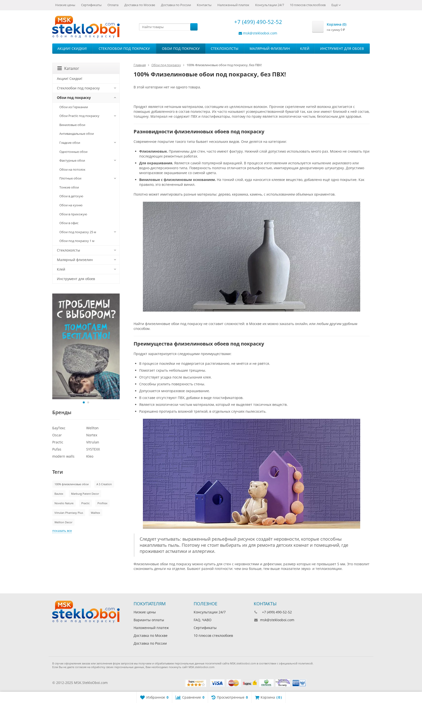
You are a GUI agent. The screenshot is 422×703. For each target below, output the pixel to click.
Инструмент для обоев (342, 48)
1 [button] (83, 402)
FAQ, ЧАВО (202, 620)
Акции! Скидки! (72, 48)
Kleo (89, 456)
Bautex (58, 493)
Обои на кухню (71, 205)
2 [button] (88, 402)
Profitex (102, 503)
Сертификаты (91, 5)
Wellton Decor (63, 522)
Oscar (57, 435)
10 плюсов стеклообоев (308, 5)
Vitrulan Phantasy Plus (68, 512)
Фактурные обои (72, 160)
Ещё (334, 5)
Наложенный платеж (233, 5)
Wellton (92, 428)
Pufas (56, 449)
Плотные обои (70, 178)
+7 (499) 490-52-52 (257, 21)
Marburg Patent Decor (85, 493)
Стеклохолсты (224, 48)
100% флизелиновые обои (71, 484)
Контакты (204, 5)
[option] (86, 346)
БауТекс (58, 428)
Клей (304, 48)
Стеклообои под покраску (124, 48)
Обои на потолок (72, 169)
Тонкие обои (69, 187)
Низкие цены (65, 5)
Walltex (95, 512)
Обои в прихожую (73, 214)
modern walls (63, 456)
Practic (57, 442)
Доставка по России (176, 5)
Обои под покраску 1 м (77, 241)
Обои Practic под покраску (79, 116)
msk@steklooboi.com (260, 33)
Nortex (91, 435)
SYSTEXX (93, 449)
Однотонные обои (73, 151)
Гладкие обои (69, 142)
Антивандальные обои (76, 133)
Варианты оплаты (149, 620)
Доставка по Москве (139, 5)
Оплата (112, 5)
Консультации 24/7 (269, 5)
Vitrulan (92, 442)
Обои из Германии (73, 107)
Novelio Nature (64, 503)
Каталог (71, 68)
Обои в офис (68, 223)
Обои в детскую (71, 196)
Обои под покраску (181, 48)
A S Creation (104, 484)
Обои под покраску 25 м (77, 232)
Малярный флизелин (270, 48)
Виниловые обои (72, 125)
